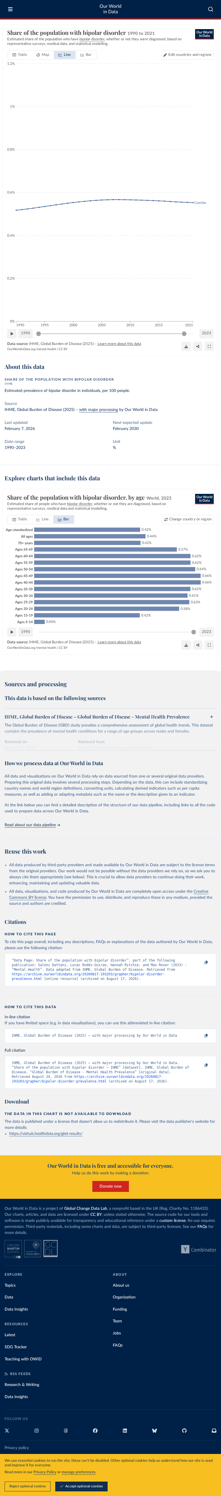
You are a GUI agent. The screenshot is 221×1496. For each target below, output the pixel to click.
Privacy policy (17, 1448)
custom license (172, 1221)
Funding (120, 1309)
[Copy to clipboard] (200, 963)
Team (117, 1321)
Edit (190, 55)
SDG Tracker (16, 1347)
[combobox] (210, 9)
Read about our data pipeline (30, 825)
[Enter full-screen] (209, 346)
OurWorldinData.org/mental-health (31, 349)
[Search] (210, 9)
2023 (206, 333)
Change (190, 519)
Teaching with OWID (23, 1359)
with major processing (98, 410)
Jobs (117, 1333)
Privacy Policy (44, 1472)
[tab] (20, 55)
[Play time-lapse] (11, 333)
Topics (10, 1285)
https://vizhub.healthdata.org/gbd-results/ (46, 1134)
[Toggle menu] (10, 9)
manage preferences (79, 1472)
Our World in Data (110, 9)
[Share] (197, 346)
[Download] (186, 346)
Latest (10, 1335)
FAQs (202, 1227)
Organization (124, 1297)
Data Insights (16, 1309)
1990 (25, 333)
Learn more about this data (119, 344)
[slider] (38, 334)
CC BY (63, 349)
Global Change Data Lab (85, 1209)
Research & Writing (22, 1385)
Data (9, 1297)
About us (121, 1285)
